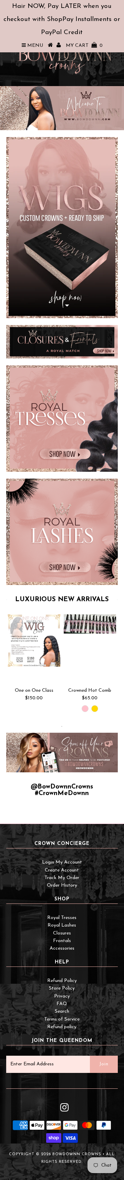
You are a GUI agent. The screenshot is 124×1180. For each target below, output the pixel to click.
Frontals (62, 940)
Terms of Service (62, 1019)
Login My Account (62, 862)
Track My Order (61, 877)
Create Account (62, 870)
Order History (62, 885)
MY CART (84, 45)
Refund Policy (62, 980)
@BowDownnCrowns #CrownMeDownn (62, 790)
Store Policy (62, 988)
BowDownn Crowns (76, 1154)
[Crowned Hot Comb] (90, 624)
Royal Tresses (61, 917)
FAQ (61, 1003)
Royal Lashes (62, 925)
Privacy (62, 996)
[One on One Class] (34, 640)
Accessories (62, 948)
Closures (62, 933)
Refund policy (61, 1027)
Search (62, 1011)
